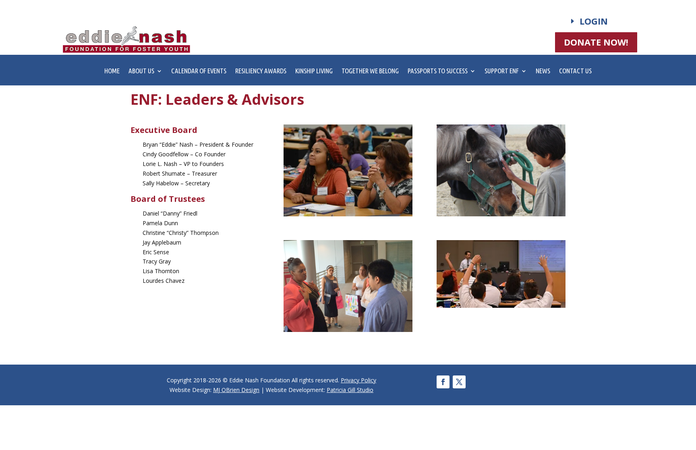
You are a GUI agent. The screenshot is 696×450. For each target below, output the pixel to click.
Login (594, 21)
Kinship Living (314, 71)
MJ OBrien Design (236, 390)
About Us (141, 71)
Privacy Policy (358, 380)
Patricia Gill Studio (350, 390)
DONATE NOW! (596, 42)
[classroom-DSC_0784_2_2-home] (501, 305)
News (543, 71)
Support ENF (502, 71)
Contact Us (575, 71)
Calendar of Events (198, 71)
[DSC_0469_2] (348, 214)
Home (112, 71)
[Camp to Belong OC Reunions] (501, 214)
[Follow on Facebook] (443, 381)
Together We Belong (370, 71)
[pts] (348, 330)
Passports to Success (438, 71)
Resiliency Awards (260, 71)
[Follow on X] (459, 381)
